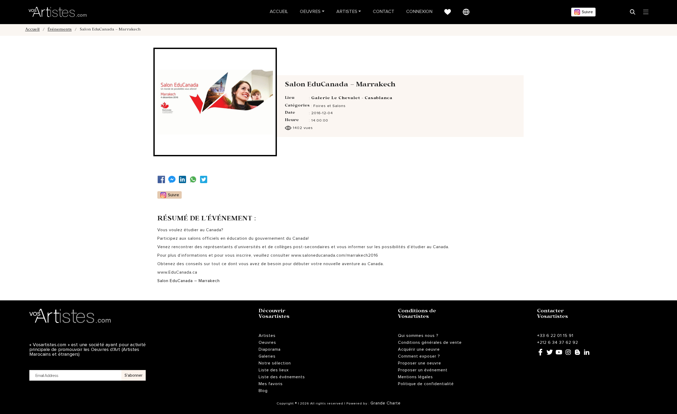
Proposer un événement (422, 370)
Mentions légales (415, 377)
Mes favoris (271, 384)
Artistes (346, 12)
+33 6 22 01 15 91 (555, 335)
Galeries (267, 356)
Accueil (279, 12)
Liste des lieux (274, 370)
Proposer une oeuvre (419, 363)
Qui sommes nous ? (418, 335)
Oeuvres (310, 12)
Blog (263, 391)
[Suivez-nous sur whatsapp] (194, 179)
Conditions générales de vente (430, 342)
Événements (60, 30)
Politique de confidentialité (426, 384)
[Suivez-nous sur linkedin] (184, 179)
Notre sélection (275, 363)
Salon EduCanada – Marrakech (188, 281)
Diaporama (270, 349)
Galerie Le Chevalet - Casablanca (351, 98)
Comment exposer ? (419, 356)
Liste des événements (282, 377)
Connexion (419, 12)
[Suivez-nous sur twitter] (205, 179)
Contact (383, 12)
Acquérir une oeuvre (419, 349)
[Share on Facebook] (162, 179)
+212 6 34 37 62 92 (557, 342)
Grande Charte (385, 403)
